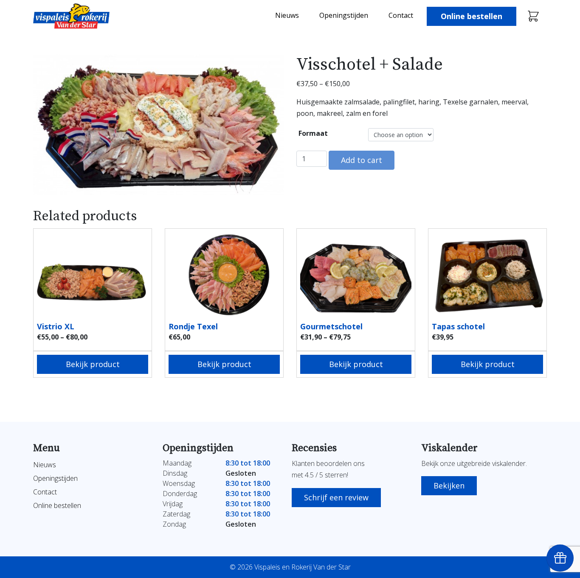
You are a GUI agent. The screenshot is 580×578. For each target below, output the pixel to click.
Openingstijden (343, 15)
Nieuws (287, 15)
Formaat (313, 133)
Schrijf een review (336, 497)
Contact (401, 15)
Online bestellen (471, 16)
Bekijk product (93, 364)
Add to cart (361, 160)
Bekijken (449, 485)
